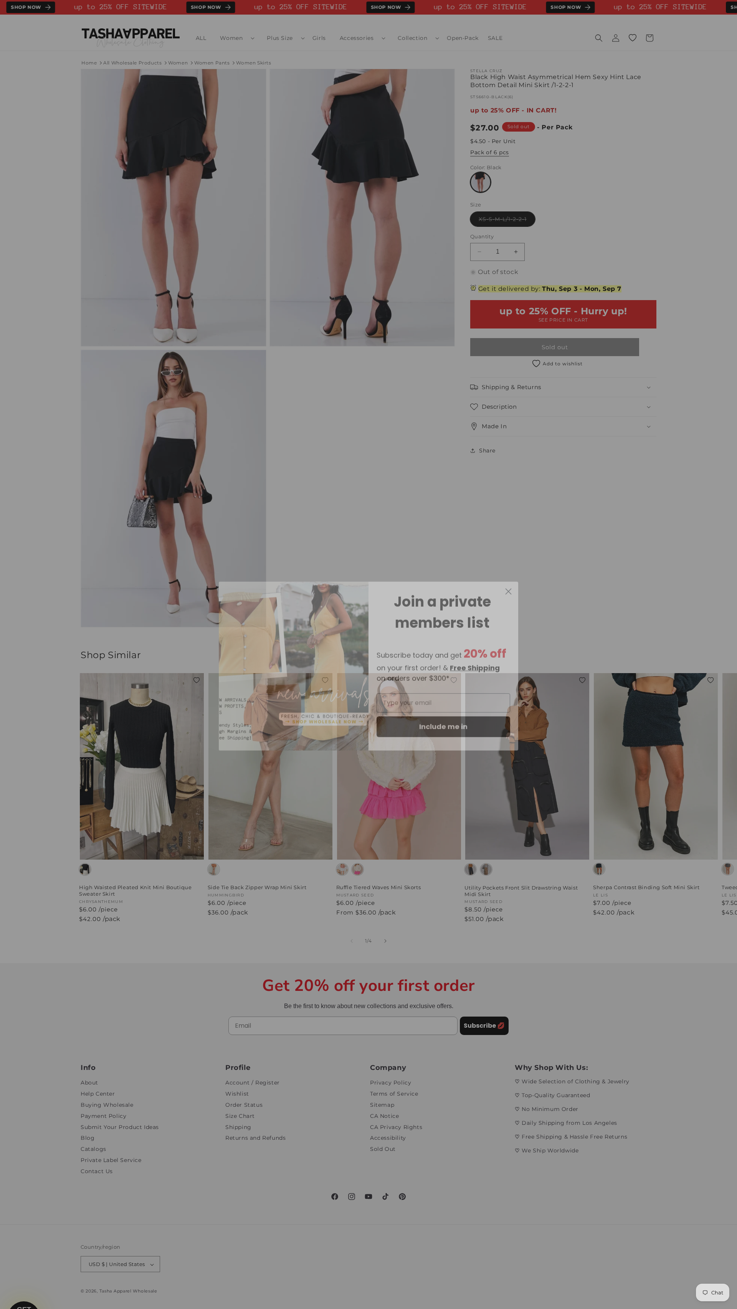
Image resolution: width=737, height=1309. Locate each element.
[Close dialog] (508, 580)
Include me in (443, 715)
